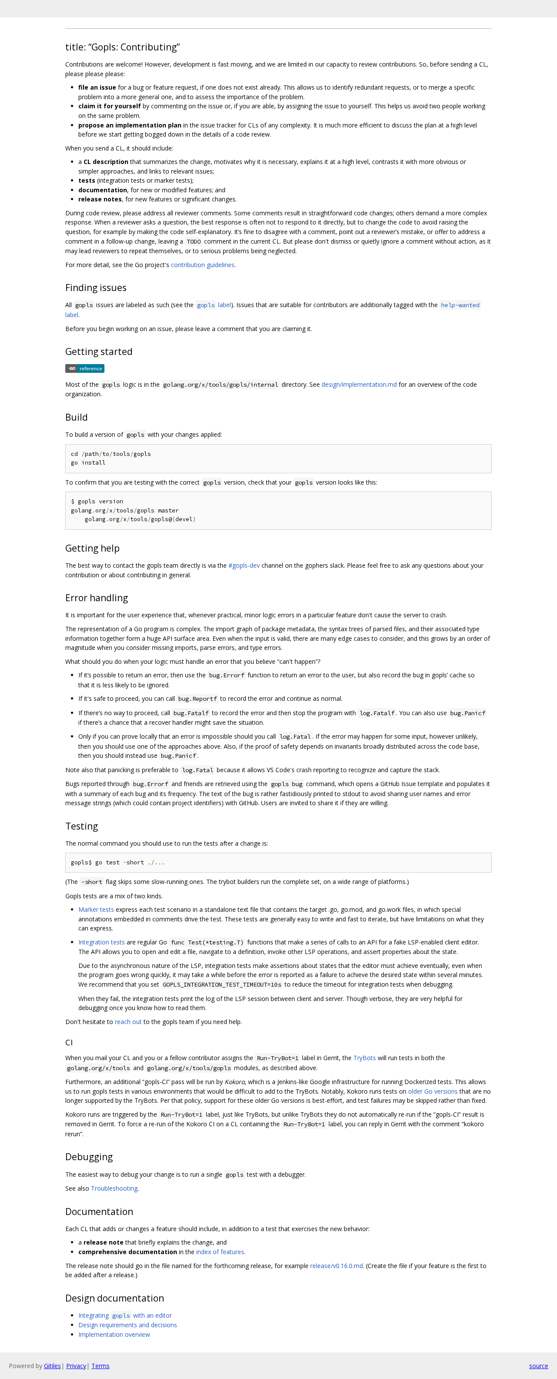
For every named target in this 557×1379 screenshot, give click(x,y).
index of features (220, 1252)
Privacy (76, 1366)
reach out (128, 1022)
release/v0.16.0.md (336, 1266)
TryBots (364, 1058)
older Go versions (433, 1091)
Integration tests (101, 942)
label (214, 305)
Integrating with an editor (125, 1315)
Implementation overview (114, 1334)
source (538, 1366)
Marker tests (96, 909)
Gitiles (52, 1366)
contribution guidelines (203, 265)
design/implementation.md (359, 384)
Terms (100, 1366)
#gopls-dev (244, 565)
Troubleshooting (114, 1188)
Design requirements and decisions (127, 1325)
